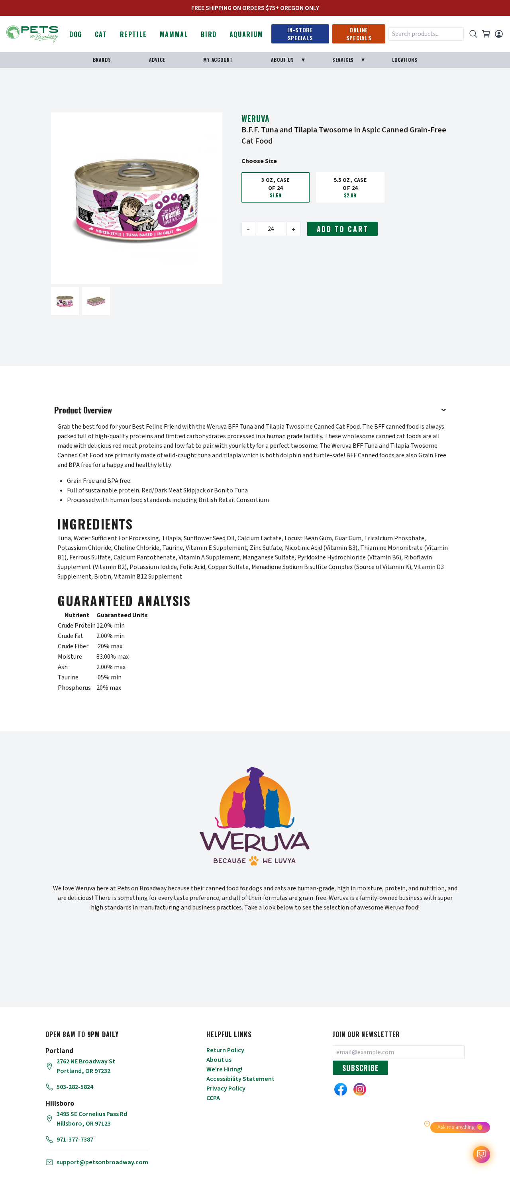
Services (343, 59)
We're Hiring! (224, 1069)
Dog (75, 34)
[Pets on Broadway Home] (32, 33)
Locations (404, 59)
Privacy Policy (225, 1088)
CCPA (213, 1098)
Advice (157, 59)
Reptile (133, 34)
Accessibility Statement (240, 1079)
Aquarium (246, 34)
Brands (102, 59)
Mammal (174, 34)
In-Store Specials (300, 34)
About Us (282, 59)
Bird (208, 34)
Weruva (255, 118)
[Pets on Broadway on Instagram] (360, 1089)
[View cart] (486, 34)
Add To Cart (343, 229)
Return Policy (225, 1050)
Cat (101, 34)
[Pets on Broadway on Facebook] (341, 1089)
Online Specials (359, 34)
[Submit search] (473, 34)
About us (218, 1059)
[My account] (499, 34)
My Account (218, 59)
